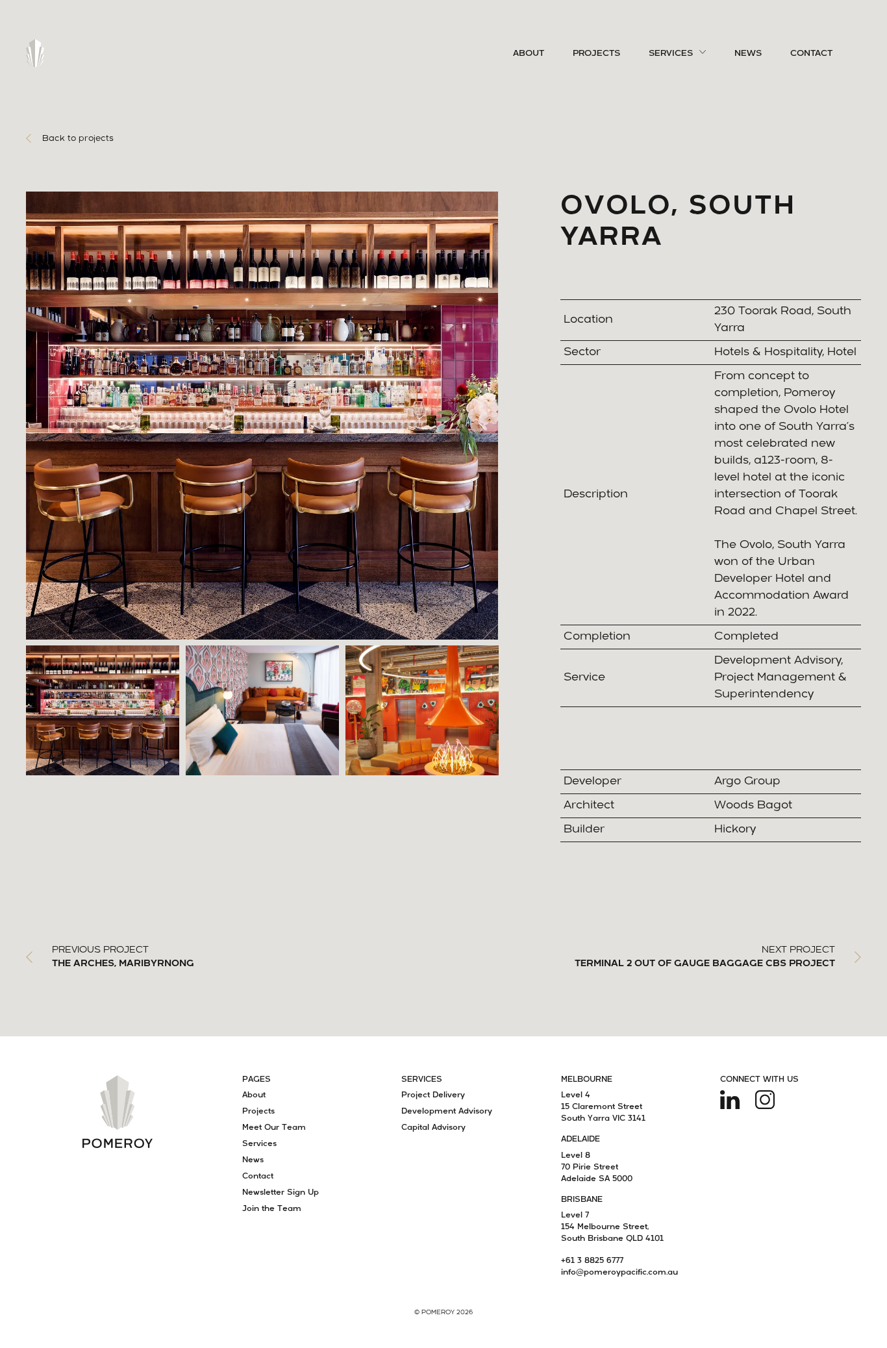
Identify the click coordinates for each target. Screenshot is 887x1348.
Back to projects (78, 138)
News (748, 53)
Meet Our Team (274, 1128)
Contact (811, 53)
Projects (596, 53)
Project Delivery (433, 1095)
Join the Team (271, 1209)
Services (671, 53)
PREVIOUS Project (123, 957)
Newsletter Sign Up (280, 1193)
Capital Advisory (433, 1128)
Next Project (705, 957)
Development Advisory (446, 1112)
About (528, 53)
